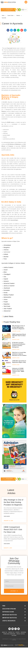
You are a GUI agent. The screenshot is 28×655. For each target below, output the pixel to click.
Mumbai (6, 256)
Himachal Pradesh (9, 283)
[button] (26, 2)
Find (3, 605)
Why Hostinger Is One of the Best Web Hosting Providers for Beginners (18, 327)
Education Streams (9, 608)
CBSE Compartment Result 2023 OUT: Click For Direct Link (19, 336)
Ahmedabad (7, 245)
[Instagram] (15, 629)
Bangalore (7, 247)
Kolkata (6, 254)
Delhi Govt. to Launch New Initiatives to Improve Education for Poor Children (19, 354)
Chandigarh (7, 274)
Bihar (5, 272)
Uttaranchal (7, 311)
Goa (5, 276)
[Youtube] (18, 629)
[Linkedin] (12, 629)
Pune (5, 259)
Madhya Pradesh (9, 295)
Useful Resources (8, 620)
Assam (6, 270)
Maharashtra (7, 297)
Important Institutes (9, 614)
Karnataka (7, 290)
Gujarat (6, 279)
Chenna (6, 249)
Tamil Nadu (7, 306)
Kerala (5, 292)
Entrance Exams (8, 611)
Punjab (6, 301)
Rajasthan (7, 304)
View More (7, 516)
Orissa (5, 299)
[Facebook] (9, 629)
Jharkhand (7, 288)
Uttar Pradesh (8, 308)
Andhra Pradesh (8, 267)
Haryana (6, 281)
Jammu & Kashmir (9, 285)
